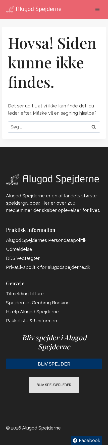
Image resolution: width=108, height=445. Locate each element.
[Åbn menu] (97, 9)
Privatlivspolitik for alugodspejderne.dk (48, 267)
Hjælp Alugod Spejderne (32, 311)
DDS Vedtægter (23, 258)
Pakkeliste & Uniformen (31, 320)
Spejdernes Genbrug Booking (38, 302)
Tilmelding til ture (25, 293)
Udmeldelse (19, 249)
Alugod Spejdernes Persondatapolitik (46, 240)
